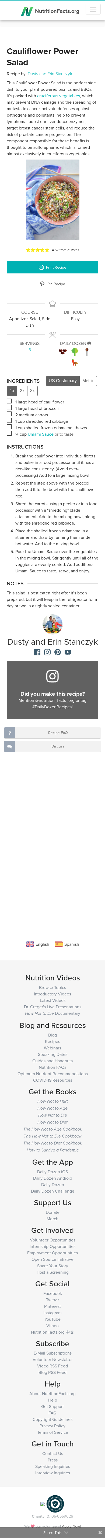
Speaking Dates (52, 1054)
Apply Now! (71, 1526)
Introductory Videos (52, 994)
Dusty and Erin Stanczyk (50, 74)
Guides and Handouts (52, 1061)
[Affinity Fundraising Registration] (55, 1503)
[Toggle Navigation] (93, 9)
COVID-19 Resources (52, 1080)
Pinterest (52, 1306)
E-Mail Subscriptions (53, 1353)
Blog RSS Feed (52, 1372)
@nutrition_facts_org (55, 700)
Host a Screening (53, 1272)
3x (32, 390)
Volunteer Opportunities (52, 1240)
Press (53, 1460)
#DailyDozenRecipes (52, 707)
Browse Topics (52, 987)
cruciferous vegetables (58, 96)
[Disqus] (52, 849)
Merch (52, 1219)
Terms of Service (52, 1432)
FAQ (52, 1413)
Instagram (52, 1313)
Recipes (52, 1041)
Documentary (52, 1013)
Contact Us (52, 1453)
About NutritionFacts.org (52, 1393)
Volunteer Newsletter (53, 1359)
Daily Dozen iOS (52, 1172)
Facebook (52, 1293)
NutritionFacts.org (56, 11)
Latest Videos (52, 1000)
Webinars (52, 1048)
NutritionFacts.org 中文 (52, 1332)
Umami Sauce (41, 434)
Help (52, 1400)
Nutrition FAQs (52, 1067)
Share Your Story (52, 1266)
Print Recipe (55, 267)
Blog (52, 1035)
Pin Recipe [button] (55, 284)
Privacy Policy (52, 1426)
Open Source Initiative (53, 1259)
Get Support (52, 1406)
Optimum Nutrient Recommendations (53, 1074)
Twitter (52, 1300)
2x (22, 390)
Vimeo (52, 1325)
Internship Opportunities (52, 1246)
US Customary (63, 380)
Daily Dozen (52, 1184)
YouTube (52, 1319)
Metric (88, 380)
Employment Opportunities (52, 1253)
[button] (28, 250)
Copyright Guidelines (52, 1419)
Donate (53, 1212)
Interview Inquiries (52, 1473)
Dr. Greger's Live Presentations (52, 1007)
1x (12, 390)
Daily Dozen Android (52, 1178)
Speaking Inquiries (52, 1466)
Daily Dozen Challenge (52, 1191)
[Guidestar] (42, 1503)
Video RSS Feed (52, 1366)
